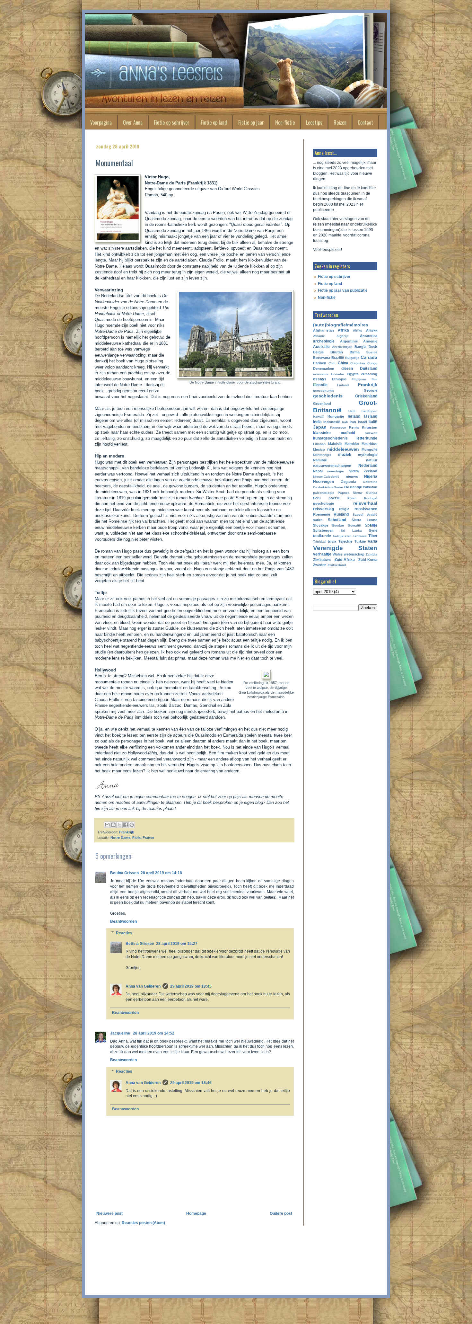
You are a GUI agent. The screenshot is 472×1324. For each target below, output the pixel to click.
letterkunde (366, 438)
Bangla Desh (365, 347)
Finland (343, 385)
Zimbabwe (322, 560)
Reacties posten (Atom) (143, 1223)
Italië (373, 422)
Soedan (338, 525)
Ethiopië (339, 379)
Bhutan (336, 352)
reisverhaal (365, 503)
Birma (355, 352)
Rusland (341, 514)
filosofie (320, 385)
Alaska (371, 330)
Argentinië (349, 341)
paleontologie (323, 492)
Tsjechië (345, 541)
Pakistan (370, 487)
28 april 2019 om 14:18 (161, 873)
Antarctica (368, 336)
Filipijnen (359, 379)
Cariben (319, 363)
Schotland (337, 520)
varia (372, 541)
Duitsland (368, 368)
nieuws (352, 476)
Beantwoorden (123, 921)
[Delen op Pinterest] (131, 825)
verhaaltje (322, 554)
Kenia (354, 427)
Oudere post (281, 1213)
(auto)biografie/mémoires (340, 324)
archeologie (324, 341)
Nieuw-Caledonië (326, 476)
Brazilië (337, 358)
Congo (372, 363)
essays (320, 379)
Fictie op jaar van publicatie (343, 290)
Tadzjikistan (342, 536)
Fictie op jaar (251, 122)
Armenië (370, 341)
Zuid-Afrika (345, 559)
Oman (338, 487)
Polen (351, 498)
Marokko (352, 444)
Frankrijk (126, 832)
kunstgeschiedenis (330, 438)
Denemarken (323, 368)
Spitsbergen (323, 530)
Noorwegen (323, 481)
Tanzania (360, 536)
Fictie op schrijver (171, 122)
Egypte (353, 374)
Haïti (351, 411)
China (343, 363)
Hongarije (336, 416)
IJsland (370, 416)
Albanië (319, 336)
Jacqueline (120, 1033)
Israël (362, 422)
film (374, 379)
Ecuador (337, 374)
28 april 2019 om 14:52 (153, 1033)
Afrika (343, 330)
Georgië (370, 390)
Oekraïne (370, 482)
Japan (320, 427)
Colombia (357, 363)
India (317, 422)
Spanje (371, 525)
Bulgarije (352, 358)
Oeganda (348, 482)
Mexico (319, 449)
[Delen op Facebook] (125, 825)
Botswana (321, 358)
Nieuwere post (109, 1213)
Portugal (370, 498)
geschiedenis (328, 395)
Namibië (320, 460)
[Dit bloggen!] (113, 825)
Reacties (124, 933)
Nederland (367, 465)
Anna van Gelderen (143, 986)
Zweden (320, 565)
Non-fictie (285, 122)
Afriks (357, 330)
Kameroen (338, 427)
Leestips (314, 122)
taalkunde (322, 536)
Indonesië (331, 422)
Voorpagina (101, 122)
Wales (338, 554)
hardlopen (369, 411)
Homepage (196, 1213)
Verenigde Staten (345, 548)
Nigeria (370, 476)
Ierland (354, 416)
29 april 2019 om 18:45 (191, 986)
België (318, 352)
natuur (371, 460)
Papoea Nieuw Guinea (357, 492)
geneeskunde (323, 390)
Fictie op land (214, 122)
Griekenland (366, 396)
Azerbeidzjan (342, 347)
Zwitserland (337, 565)
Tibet (372, 536)
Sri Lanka (351, 530)
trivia (332, 541)
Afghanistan (323, 330)
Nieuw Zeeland (363, 471)
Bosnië (371, 352)
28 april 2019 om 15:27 (176, 943)
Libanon (319, 444)
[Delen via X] (119, 825)
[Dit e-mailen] (107, 825)
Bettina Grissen (124, 873)
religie (344, 509)
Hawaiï (318, 416)
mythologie (367, 455)
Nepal (318, 471)
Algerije (343, 336)
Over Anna (133, 122)
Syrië (373, 530)
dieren (347, 368)
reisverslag (323, 509)
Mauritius (369, 444)
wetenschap (354, 554)
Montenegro (322, 455)
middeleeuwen (343, 449)
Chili (332, 363)
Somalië (354, 525)
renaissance (365, 509)
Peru (317, 498)
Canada (369, 357)
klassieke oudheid (334, 433)
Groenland (322, 403)
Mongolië (369, 449)
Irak (345, 422)
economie (320, 374)
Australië (321, 346)
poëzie (334, 498)
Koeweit (371, 433)
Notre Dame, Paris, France (132, 838)
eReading (369, 374)
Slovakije (320, 525)
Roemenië (321, 514)
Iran (353, 422)
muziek (344, 454)
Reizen (340, 122)
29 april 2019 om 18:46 (191, 1082)
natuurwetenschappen (332, 465)
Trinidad (319, 541)
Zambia (371, 554)
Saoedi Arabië (365, 514)
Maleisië (335, 444)
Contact (365, 122)
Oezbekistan (323, 487)
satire (317, 520)
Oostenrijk (353, 487)
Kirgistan (369, 427)
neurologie (335, 471)
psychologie (323, 503)
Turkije (360, 541)
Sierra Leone (364, 520)
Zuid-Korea (367, 560)
